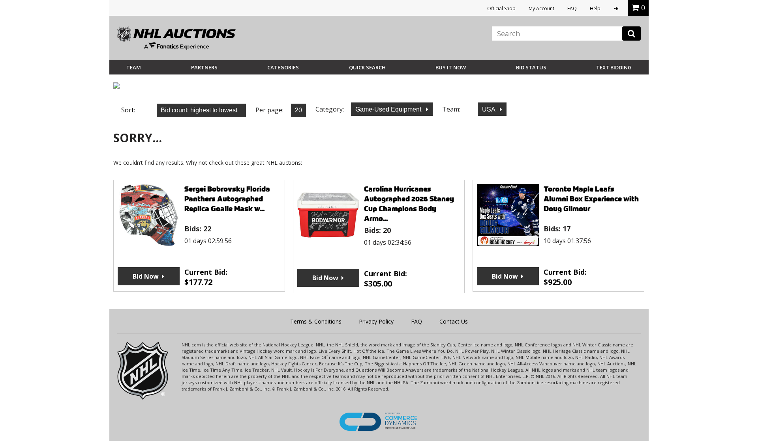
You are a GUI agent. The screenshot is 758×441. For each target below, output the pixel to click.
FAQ (572, 8)
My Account (541, 8)
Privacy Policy (376, 321)
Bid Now (146, 276)
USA (489, 109)
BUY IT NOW (450, 67)
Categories (283, 67)
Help (595, 8)
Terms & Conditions (315, 321)
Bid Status (531, 67)
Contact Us (453, 321)
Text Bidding (614, 67)
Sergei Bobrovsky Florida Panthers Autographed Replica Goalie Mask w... (227, 199)
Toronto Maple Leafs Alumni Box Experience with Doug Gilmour (591, 199)
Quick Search (367, 67)
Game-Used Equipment (389, 109)
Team (133, 67)
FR (616, 8)
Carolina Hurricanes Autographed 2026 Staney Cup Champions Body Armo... (409, 203)
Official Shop (501, 8)
